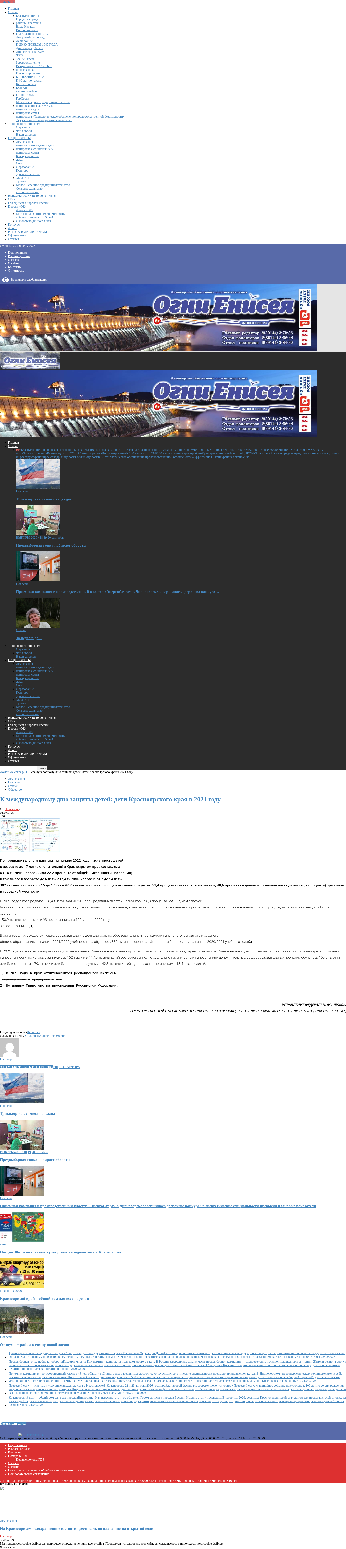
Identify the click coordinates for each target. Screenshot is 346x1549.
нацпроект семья (27, 113)
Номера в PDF (18, 1456)
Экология (22, 177)
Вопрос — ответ (27, 30)
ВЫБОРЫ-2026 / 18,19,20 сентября (32, 195)
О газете (13, 259)
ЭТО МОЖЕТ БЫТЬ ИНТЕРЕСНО (26, 1067)
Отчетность (16, 270)
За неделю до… (29, 638)
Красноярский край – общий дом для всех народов (44, 1298)
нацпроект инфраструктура (34, 105)
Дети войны (24, 41)
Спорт (20, 163)
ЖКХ (19, 55)
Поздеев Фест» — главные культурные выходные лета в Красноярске (60, 1252)
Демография (24, 141)
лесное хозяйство (27, 91)
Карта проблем (26, 84)
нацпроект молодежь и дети (35, 145)
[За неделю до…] (38, 626)
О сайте (13, 263)
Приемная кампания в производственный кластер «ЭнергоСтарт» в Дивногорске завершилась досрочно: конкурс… (117, 592)
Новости (22, 491)
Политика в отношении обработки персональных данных (47, 1470)
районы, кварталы (28, 23)
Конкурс (14, 224)
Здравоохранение (28, 62)
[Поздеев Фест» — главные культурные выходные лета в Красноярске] (22, 1240)
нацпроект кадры (28, 109)
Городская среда (27, 19)
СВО (11, 199)
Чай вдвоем (24, 131)
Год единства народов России (28, 203)
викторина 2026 (11, 1290)
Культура (22, 87)
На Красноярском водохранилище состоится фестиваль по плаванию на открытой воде (76, 1528)
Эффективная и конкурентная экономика (44, 120)
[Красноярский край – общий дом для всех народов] (22, 1287)
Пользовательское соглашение (28, 1474)
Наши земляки (26, 134)
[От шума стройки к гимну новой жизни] (22, 1333)
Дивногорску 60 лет (29, 48)
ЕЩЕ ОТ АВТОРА (66, 1067)
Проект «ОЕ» (17, 206)
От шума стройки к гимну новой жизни (34, 1345)
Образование (25, 167)
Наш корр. (12, 809)
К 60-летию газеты (29, 80)
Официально (17, 235)
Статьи (13, 12)
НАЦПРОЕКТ (26, 95)
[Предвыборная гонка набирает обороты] (38, 534)
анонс (4, 1244)
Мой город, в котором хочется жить (40, 213)
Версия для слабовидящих (28, 279)
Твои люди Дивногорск (24, 123)
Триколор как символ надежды (43, 499)
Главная (13, 8)
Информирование (28, 73)
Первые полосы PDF (30, 1459)
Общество (15, 789)
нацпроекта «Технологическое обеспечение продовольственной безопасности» (70, 116)
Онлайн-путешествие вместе (45, 1035)
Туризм (21, 181)
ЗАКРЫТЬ (7, 1)
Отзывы (13, 239)
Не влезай (33, 1032)
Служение (23, 127)
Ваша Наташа (25, 26)
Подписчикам (17, 252)
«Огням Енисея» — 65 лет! (34, 217)
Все (18, 449)
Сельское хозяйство (29, 188)
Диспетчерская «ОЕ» (30, 51)
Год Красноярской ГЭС (32, 33)
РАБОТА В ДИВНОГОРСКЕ (28, 231)
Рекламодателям (19, 256)
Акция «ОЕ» (24, 210)
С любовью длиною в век (33, 221)
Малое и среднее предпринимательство (43, 102)
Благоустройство (27, 15)
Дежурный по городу (30, 37)
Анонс (12, 228)
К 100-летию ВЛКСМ (31, 77)
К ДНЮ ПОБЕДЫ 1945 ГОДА (37, 44)
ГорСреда (22, 98)
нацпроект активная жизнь (34, 149)
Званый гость (25, 59)
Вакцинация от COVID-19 (34, 66)
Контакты (14, 267)
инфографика (25, 69)
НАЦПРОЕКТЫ (19, 138)
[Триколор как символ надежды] (38, 487)
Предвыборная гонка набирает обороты (51, 545)
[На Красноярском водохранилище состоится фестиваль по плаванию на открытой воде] (32, 1517)
